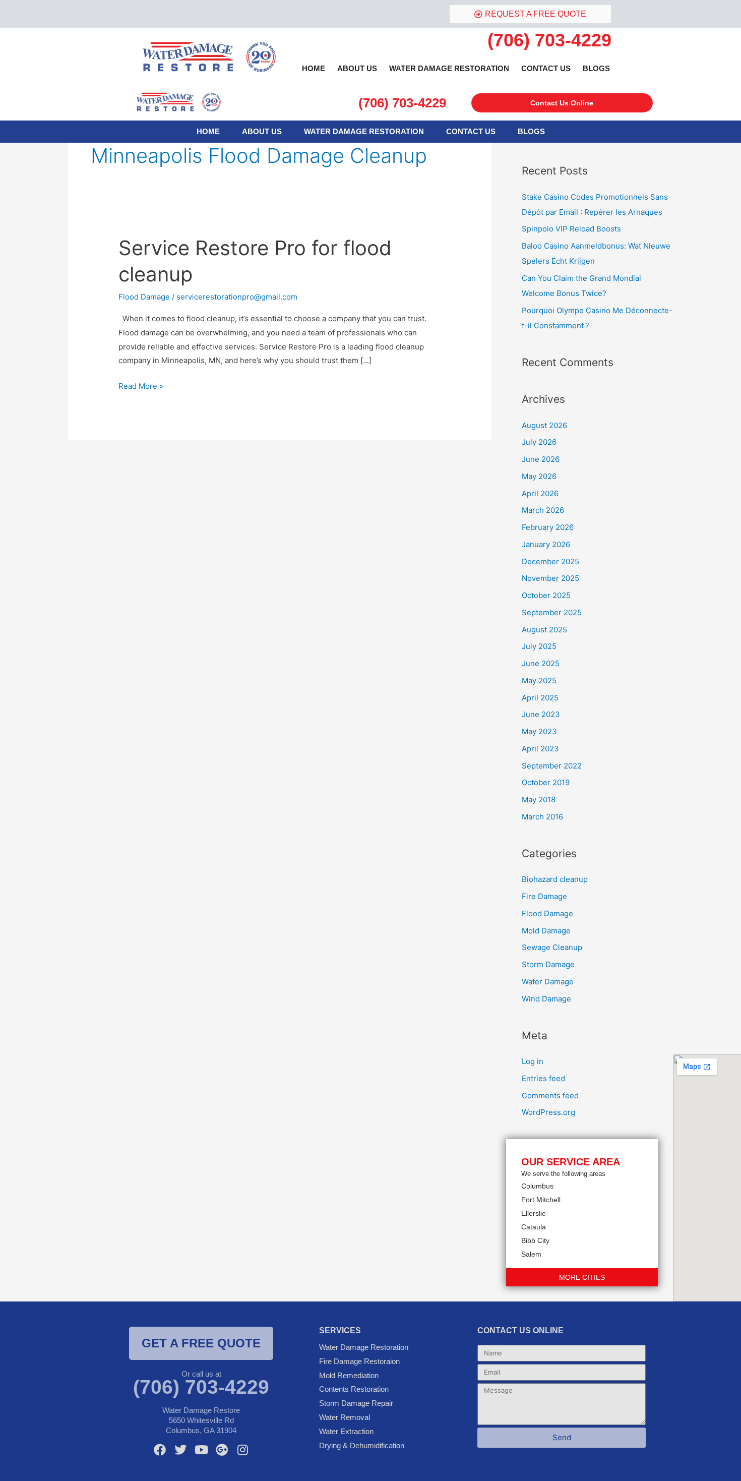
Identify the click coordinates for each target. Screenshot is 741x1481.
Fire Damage (544, 896)
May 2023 (539, 731)
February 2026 (548, 527)
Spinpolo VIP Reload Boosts (571, 228)
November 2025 (550, 578)
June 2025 (541, 663)
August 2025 (544, 629)
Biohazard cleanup (555, 879)
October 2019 (546, 782)
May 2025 (539, 680)
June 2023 (541, 714)
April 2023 (540, 748)
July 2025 (539, 646)
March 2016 (542, 816)
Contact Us (546, 68)
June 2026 (541, 459)
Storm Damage (548, 964)
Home (313, 68)
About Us (357, 68)
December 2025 (550, 561)
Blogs (596, 68)
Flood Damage (144, 297)
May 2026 (539, 476)
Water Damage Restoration (449, 68)
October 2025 (546, 595)
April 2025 (540, 697)
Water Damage (548, 981)
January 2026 (546, 544)
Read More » (140, 385)
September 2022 (552, 766)
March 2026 (543, 510)
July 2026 (539, 442)
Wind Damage (546, 998)
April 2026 (540, 493)
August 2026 (544, 425)
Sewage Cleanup (552, 947)
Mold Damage (546, 930)
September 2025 (552, 612)
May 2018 (538, 799)
